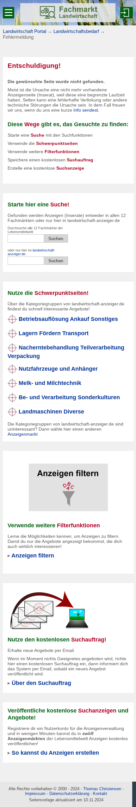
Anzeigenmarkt (23, 434)
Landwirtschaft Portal (24, 31)
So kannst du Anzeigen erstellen (55, 752)
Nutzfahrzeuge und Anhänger (57, 368)
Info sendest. (86, 110)
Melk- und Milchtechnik (49, 383)
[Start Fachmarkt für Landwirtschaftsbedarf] (67, 12)
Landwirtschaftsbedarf (76, 31)
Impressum (35, 793)
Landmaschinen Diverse (50, 411)
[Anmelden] (126, 12)
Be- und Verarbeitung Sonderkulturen (68, 397)
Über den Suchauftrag (41, 683)
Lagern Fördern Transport (53, 333)
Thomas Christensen (102, 788)
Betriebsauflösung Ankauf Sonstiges (67, 319)
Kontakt (100, 793)
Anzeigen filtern (32, 555)
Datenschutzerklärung (69, 793)
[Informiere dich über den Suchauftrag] (49, 610)
